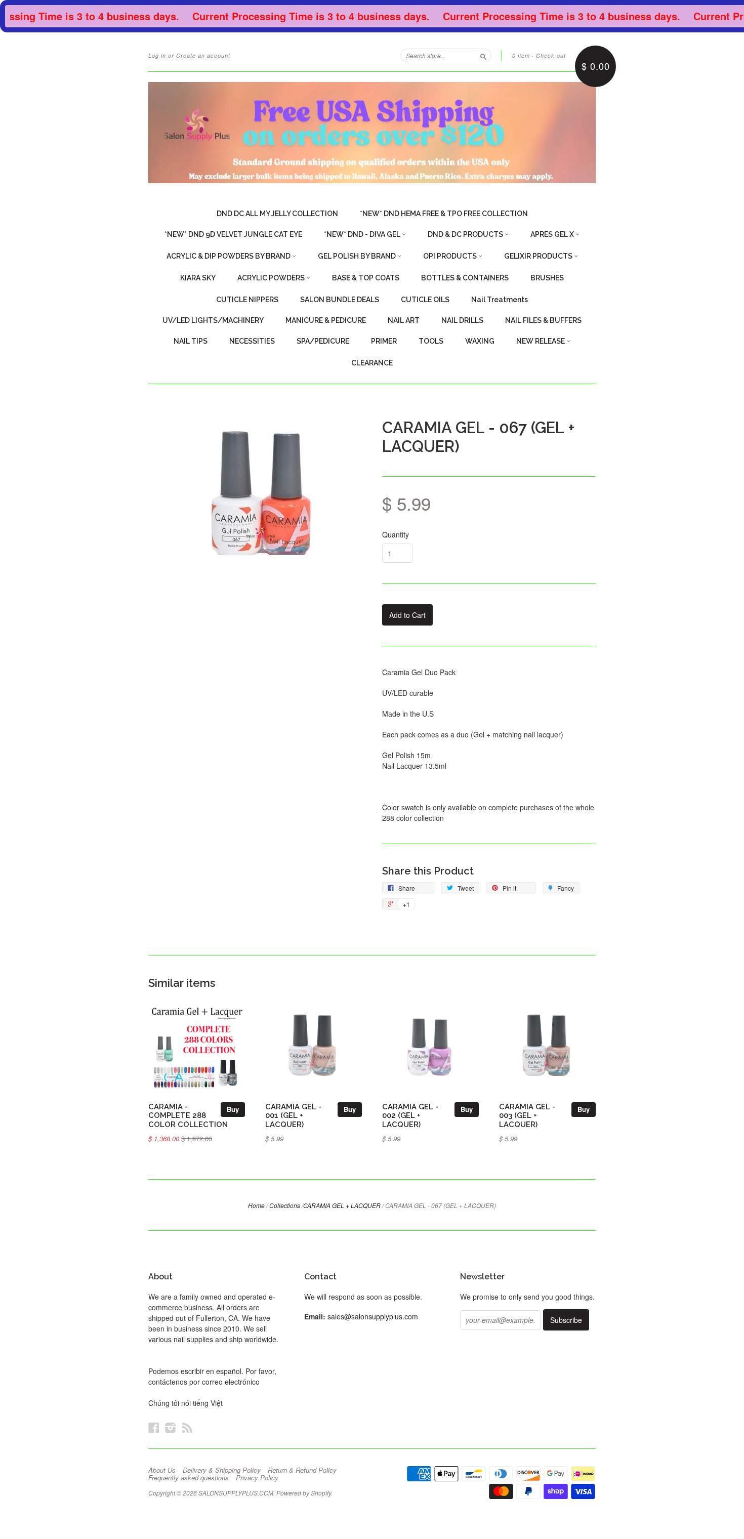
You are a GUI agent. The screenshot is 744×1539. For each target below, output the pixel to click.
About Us (162, 1470)
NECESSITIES (252, 341)
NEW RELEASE (541, 341)
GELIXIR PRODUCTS (539, 256)
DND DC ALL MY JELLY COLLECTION (277, 214)
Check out (551, 55)
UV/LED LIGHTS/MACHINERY (213, 320)
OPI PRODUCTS (450, 256)
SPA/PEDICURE (323, 341)
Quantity (395, 534)
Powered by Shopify (303, 1492)
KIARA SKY (198, 278)
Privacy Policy (257, 1477)
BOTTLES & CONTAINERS (465, 278)
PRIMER (384, 341)
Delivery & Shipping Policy (222, 1470)
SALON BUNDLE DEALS (339, 300)
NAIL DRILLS (462, 320)
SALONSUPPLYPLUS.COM (235, 1492)
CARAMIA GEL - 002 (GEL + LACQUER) (410, 1115)
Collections (284, 1205)
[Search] (483, 55)
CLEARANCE (372, 363)
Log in (157, 55)
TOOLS (431, 341)
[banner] (372, 132)
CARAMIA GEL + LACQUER (342, 1205)
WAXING (479, 341)
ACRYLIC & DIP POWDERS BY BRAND (229, 256)
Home (256, 1205)
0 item (521, 55)
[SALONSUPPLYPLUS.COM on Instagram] (170, 1427)
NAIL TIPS (191, 341)
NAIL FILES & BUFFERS (543, 320)
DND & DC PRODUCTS (466, 234)
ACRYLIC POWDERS (271, 278)
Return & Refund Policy (302, 1470)
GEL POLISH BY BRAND (357, 256)
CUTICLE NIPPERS (247, 300)
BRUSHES (547, 278)
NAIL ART (404, 320)
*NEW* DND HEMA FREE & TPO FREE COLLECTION (444, 214)
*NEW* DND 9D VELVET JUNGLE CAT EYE (233, 234)
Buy (233, 1109)
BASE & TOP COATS (365, 278)
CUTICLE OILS (425, 300)
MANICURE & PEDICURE (325, 320)
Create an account (203, 55)
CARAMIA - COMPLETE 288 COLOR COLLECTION (188, 1115)
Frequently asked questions (188, 1477)
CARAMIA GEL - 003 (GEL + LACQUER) (527, 1115)
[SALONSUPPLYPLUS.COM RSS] (187, 1427)
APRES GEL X (552, 234)
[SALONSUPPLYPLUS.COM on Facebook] (153, 1427)
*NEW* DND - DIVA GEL (363, 234)
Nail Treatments (499, 300)
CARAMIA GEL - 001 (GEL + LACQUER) (293, 1115)
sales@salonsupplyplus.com (372, 1316)
